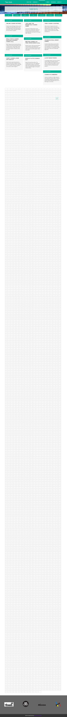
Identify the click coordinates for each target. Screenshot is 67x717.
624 (17, 161)
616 (51, 158)
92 (40, 98)
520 (6, 149)
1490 (34, 260)
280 (6, 121)
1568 (29, 269)
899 (60, 191)
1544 (17, 267)
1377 (54, 246)
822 (12, 184)
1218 (57, 228)
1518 (57, 263)
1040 (6, 209)
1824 (17, 300)
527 (26, 149)
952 (40, 198)
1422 (12, 253)
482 (12, 144)
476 (51, 142)
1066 (23, 212)
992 (40, 202)
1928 (29, 311)
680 (6, 167)
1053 (43, 209)
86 (23, 98)
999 (60, 202)
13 (42, 89)
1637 (54, 276)
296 (51, 121)
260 (6, 119)
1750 (34, 290)
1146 (23, 221)
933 (43, 195)
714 (45, 170)
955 (48, 198)
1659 (60, 279)
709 (31, 170)
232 (40, 114)
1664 (17, 281)
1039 (60, 207)
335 (48, 126)
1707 (26, 286)
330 (34, 126)
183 (14, 110)
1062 (12, 212)
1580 (6, 272)
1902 (12, 309)
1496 (51, 260)
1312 (40, 239)
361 (9, 130)
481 (9, 144)
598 (57, 156)
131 (37, 103)
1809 (32, 297)
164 (17, 107)
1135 (49, 218)
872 (40, 188)
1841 (9, 302)
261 (9, 119)
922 (12, 195)
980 (6, 202)
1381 (9, 249)
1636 (51, 276)
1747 (26, 290)
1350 (34, 244)
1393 (43, 249)
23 (14, 91)
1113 (43, 216)
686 (23, 167)
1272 (40, 235)
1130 (34, 218)
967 (26, 200)
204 (17, 112)
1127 (26, 218)
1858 (57, 302)
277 (54, 119)
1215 (49, 228)
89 (31, 98)
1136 (51, 218)
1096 (51, 214)
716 (51, 170)
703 (14, 170)
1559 (60, 267)
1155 (49, 221)
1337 (54, 242)
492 (40, 144)
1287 (26, 237)
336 (51, 126)
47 (25, 93)
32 (40, 91)
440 (6, 140)
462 (12, 142)
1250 (34, 232)
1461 (9, 258)
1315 (49, 239)
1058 (57, 209)
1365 (20, 246)
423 (14, 137)
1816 (51, 297)
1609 (32, 274)
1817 (54, 297)
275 (48, 119)
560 (6, 154)
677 (54, 165)
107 (26, 100)
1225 (20, 230)
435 (48, 137)
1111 (37, 216)
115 (48, 100)
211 (37, 112)
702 (12, 170)
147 (26, 105)
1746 (23, 290)
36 (51, 91)
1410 (34, 251)
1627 (26, 276)
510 (34, 147)
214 (45, 112)
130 (34, 103)
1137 (54, 218)
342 (12, 128)
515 (48, 147)
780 (6, 179)
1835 (48, 300)
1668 (29, 281)
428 (29, 137)
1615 (49, 274)
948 (29, 198)
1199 (60, 225)
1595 (48, 272)
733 (43, 172)
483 (14, 144)
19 (59, 89)
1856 (51, 302)
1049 (32, 209)
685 (20, 167)
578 (57, 154)
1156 (51, 221)
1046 (23, 209)
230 (34, 114)
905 (20, 193)
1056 (51, 209)
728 (29, 172)
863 (14, 188)
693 (43, 167)
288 (29, 121)
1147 (26, 221)
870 (34, 188)
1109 (32, 216)
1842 (12, 302)
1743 (15, 290)
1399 (60, 249)
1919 (60, 309)
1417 (54, 251)
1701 (9, 286)
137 (54, 103)
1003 (15, 205)
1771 (37, 293)
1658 (57, 279)
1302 (12, 239)
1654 (46, 279)
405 (20, 135)
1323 (15, 242)
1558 (57, 267)
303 (14, 123)
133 (43, 103)
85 (20, 98)
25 (20, 91)
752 (40, 174)
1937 (54, 311)
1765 (20, 293)
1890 (34, 307)
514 (45, 147)
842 (12, 186)
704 (17, 170)
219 (60, 112)
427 (26, 137)
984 (17, 202)
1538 (57, 265)
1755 (48, 290)
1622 (12, 276)
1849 (32, 302)
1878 (57, 304)
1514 (46, 263)
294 (46, 121)
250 (34, 116)
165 (20, 107)
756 (51, 174)
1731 (37, 288)
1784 (17, 295)
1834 (46, 300)
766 (23, 177)
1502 (12, 263)
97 (54, 98)
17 (54, 89)
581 (9, 156)
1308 (29, 239)
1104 (17, 216)
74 (45, 96)
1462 (12, 258)
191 (37, 110)
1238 (57, 230)
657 (54, 163)
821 (9, 184)
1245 (20, 232)
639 (60, 161)
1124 (17, 218)
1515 (49, 263)
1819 (60, 297)
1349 (32, 244)
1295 (48, 237)
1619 (60, 274)
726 (23, 172)
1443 (15, 256)
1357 (54, 244)
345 (20, 128)
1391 (37, 249)
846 (23, 186)
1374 (46, 246)
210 (34, 112)
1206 (23, 228)
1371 (37, 246)
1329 (32, 242)
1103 (15, 216)
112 (40, 100)
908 (29, 193)
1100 (6, 216)
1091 (37, 214)
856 (51, 186)
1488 (29, 260)
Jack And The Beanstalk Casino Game (31, 25)
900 (6, 193)
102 (12, 100)
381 (9, 133)
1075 (48, 212)
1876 (51, 304)
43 (14, 93)
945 (20, 198)
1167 (26, 223)
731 (37, 172)
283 (14, 121)
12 (40, 89)
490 (34, 144)
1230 (34, 230)
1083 (15, 214)
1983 (15, 318)
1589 (32, 272)
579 (60, 154)
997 (54, 202)
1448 (29, 256)
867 (26, 188)
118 (57, 100)
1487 (26, 260)
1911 (37, 309)
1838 (57, 300)
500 (6, 147)
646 (23, 163)
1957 (54, 314)
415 (48, 135)
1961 (9, 316)
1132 (40, 218)
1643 (15, 279)
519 (60, 147)
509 (31, 147)
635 (48, 161)
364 (17, 130)
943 (14, 198)
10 (34, 89)
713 (43, 170)
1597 (54, 272)
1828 (29, 300)
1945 (20, 314)
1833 (43, 300)
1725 (20, 288)
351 (37, 128)
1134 (46, 218)
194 (45, 110)
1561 (9, 269)
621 (9, 161)
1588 (29, 272)
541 (9, 151)
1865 (20, 304)
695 (48, 167)
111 (37, 100)
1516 (51, 263)
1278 (57, 235)
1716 (51, 286)
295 (48, 121)
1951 (37, 314)
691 (37, 167)
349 (31, 128)
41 (8, 93)
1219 (60, 228)
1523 (15, 265)
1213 (43, 228)
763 (14, 177)
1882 (12, 307)
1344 (17, 244)
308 (29, 123)
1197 (54, 225)
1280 (6, 237)
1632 (40, 276)
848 (29, 186)
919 (60, 193)
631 (37, 161)
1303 (15, 239)
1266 (23, 235)
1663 (15, 281)
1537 (54, 265)
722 (12, 172)
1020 (6, 207)
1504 (17, 263)
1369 (32, 246)
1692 (40, 283)
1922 (12, 311)
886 (23, 191)
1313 (43, 239)
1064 (17, 212)
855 (48, 186)
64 (17, 96)
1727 (26, 288)
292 (40, 121)
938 (57, 195)
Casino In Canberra (51, 74)
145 (20, 105)
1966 (23, 316)
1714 (46, 286)
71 (37, 96)
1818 (57, 297)
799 (60, 179)
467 (26, 142)
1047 (26, 209)
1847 (26, 302)
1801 (9, 297)
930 (34, 195)
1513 (43, 263)
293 (43, 121)
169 (31, 107)
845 (20, 186)
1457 (54, 256)
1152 (40, 221)
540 (6, 151)
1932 (40, 311)
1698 (57, 283)
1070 (34, 212)
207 (26, 112)
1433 (43, 253)
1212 (40, 228)
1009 (32, 205)
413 (43, 135)
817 (54, 181)
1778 (57, 293)
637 (54, 161)
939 (60, 195)
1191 (37, 225)
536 (51, 149)
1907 (26, 309)
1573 (43, 269)
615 (48, 158)
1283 (15, 237)
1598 (57, 272)
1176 (51, 223)
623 (14, 161)
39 (59, 91)
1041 (9, 209)
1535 (48, 265)
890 (34, 191)
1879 (60, 304)
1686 (23, 283)
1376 (51, 246)
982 (12, 202)
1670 (34, 281)
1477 (54, 258)
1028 (29, 207)
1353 (43, 244)
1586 (23, 272)
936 (51, 195)
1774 (46, 293)
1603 (15, 274)
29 (31, 91)
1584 (17, 272)
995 (48, 202)
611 (37, 158)
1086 (23, 214)
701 (9, 170)
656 (51, 163)
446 (23, 140)
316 (51, 123)
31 (37, 91)
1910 (34, 309)
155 (48, 105)
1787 (26, 295)
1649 (32, 279)
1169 (32, 223)
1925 (20, 311)
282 (12, 121)
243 (14, 116)
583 (14, 156)
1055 (48, 209)
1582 (12, 272)
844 (17, 186)
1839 (60, 300)
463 (14, 142)
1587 (26, 272)
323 (14, 126)
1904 (17, 309)
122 (12, 103)
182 (12, 110)
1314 (46, 239)
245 (20, 116)
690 (34, 167)
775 (48, 177)
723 (14, 172)
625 (20, 161)
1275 (49, 235)
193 (43, 110)
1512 (40, 263)
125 (20, 103)
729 (31, 172)
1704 (17, 286)
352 (40, 128)
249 (31, 116)
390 (34, 133)
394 (46, 133)
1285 (20, 237)
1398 (57, 249)
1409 (32, 251)
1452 (40, 256)
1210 (34, 228)
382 (12, 133)
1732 (40, 288)
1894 (46, 307)
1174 (46, 223)
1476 (51, 258)
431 (37, 137)
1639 (60, 276)
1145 (20, 221)
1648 (29, 279)
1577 (54, 269)
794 (46, 179)
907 (26, 193)
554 (46, 151)
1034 (46, 207)
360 (6, 130)
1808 (29, 297)
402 (12, 135)
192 (40, 110)
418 (57, 135)
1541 (9, 267)
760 (6, 177)
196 (51, 110)
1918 (57, 309)
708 (29, 170)
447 (26, 140)
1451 (37, 256)
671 (37, 165)
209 (31, 112)
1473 (43, 258)
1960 (6, 316)
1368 (29, 246)
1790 (34, 295)
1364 (17, 246)
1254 (46, 232)
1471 (37, 258)
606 (23, 158)
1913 (43, 309)
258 (57, 116)
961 (9, 200)
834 (46, 184)
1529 (32, 265)
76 (51, 96)
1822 (12, 300)
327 (26, 126)
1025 (20, 207)
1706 (23, 286)
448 (29, 140)
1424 (17, 253)
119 (60, 100)
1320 (6, 242)
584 (17, 156)
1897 (54, 307)
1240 (6, 232)
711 (37, 170)
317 (54, 123)
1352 (40, 244)
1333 (43, 242)
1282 (12, 237)
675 (48, 165)
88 (28, 98)
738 (57, 172)
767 (26, 177)
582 (12, 156)
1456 (51, 256)
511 (37, 147)
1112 (40, 216)
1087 (26, 214)
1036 (51, 207)
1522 (12, 265)
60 (6, 96)
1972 (40, 316)
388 (29, 133)
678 (57, 165)
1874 (46, 304)
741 (9, 174)
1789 (32, 295)
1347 (26, 244)
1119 (60, 216)
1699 (60, 283)
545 (20, 151)
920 (6, 195)
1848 (29, 302)
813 (43, 181)
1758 (57, 290)
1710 (34, 286)
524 (17, 149)
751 (37, 174)
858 (57, 186)
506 (23, 147)
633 (43, 161)
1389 (32, 249)
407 (26, 135)
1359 (60, 244)
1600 (6, 274)
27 (25, 91)
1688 (29, 283)
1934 (46, 311)
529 (31, 149)
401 (9, 135)
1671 (37, 281)
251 (37, 116)
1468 (29, 258)
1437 (54, 253)
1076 (51, 212)
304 (17, 123)
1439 (60, 253)
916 (51, 193)
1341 (9, 244)
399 (60, 133)
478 (57, 142)
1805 (20, 297)
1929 (32, 311)
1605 (20, 274)
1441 (9, 256)
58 (57, 93)
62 (11, 96)
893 (43, 191)
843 (14, 186)
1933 (43, 311)
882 (12, 191)
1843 (15, 302)
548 (29, 151)
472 (40, 142)
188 (29, 110)
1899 (60, 307)
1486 (23, 260)
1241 (9, 232)
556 (51, 151)
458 (57, 140)
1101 (9, 216)
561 (9, 154)
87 (25, 98)
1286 (23, 237)
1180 (6, 225)
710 (34, 170)
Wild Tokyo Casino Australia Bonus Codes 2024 (12, 40)
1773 (43, 293)
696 (51, 167)
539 (60, 149)
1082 (12, 214)
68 (28, 96)
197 (54, 110)
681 (9, 167)
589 (31, 156)
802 (12, 181)
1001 (9, 205)
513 (43, 147)
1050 (34, 209)
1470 (34, 258)
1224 (17, 230)
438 (57, 137)
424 (17, 137)
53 (42, 93)
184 (17, 110)
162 (12, 107)
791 (37, 179)
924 (17, 195)
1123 (15, 218)
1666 (23, 281)
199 (60, 110)
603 (14, 158)
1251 (37, 232)
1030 (34, 207)
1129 (32, 218)
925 (20, 195)
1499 (60, 260)
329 (31, 126)
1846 (23, 302)
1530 (34, 265)
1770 (34, 293)
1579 (60, 269)
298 (57, 121)
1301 (9, 239)
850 (34, 186)
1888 (29, 307)
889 (31, 191)
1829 (32, 300)
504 (17, 147)
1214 (46, 228)
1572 (40, 269)
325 (20, 126)
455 (48, 140)
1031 (37, 207)
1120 (6, 218)
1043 (15, 209)
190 (34, 110)
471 (37, 142)
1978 (57, 316)
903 (14, 193)
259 (60, 116)
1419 (60, 251)
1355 (48, 244)
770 (34, 177)
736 (51, 172)
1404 (17, 251)
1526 (23, 265)
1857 (54, 302)
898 (57, 191)
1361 (9, 246)
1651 (37, 279)
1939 (60, 311)
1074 (46, 212)
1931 (37, 311)
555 (48, 151)
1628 (29, 276)
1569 (32, 269)
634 (46, 161)
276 (51, 119)
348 (29, 128)
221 (9, 114)
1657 (54, 279)
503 (14, 147)
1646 (23, 279)
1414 (46, 251)
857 (54, 186)
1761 (9, 293)
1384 (17, 249)
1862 (12, 304)
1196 (51, 225)
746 (23, 174)
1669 (32, 281)
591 (37, 156)
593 (43, 156)
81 (8, 98)
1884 (17, 307)
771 (37, 177)
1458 (57, 256)
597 (54, 156)
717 (54, 170)
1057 (54, 209)
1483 (15, 260)
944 (17, 198)
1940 (6, 314)
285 (20, 121)
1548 (29, 267)
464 (17, 142)
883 (14, 191)
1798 (57, 295)
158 (57, 105)
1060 (6, 212)
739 (60, 172)
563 (14, 154)
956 (51, 198)
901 (9, 193)
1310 (34, 239)
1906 (23, 309)
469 (31, 142)
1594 (46, 272)
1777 (54, 293)
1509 (32, 263)
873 (43, 188)
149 (31, 105)
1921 (9, 311)
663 (14, 165)
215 (48, 112)
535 (48, 149)
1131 (37, 218)
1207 (26, 228)
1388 (29, 249)
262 (12, 119)
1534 (46, 265)
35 (48, 91)
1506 (23, 263)
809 (31, 181)
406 (23, 135)
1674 (46, 281)
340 (6, 128)
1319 (60, 239)
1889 (32, 307)
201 (9, 112)
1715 (49, 286)
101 (9, 100)
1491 (37, 260)
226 (23, 114)
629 (31, 161)
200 (6, 112)
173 (43, 107)
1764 (17, 293)
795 (48, 179)
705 (20, 170)
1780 (6, 295)
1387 (26, 249)
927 (26, 195)
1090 (34, 214)
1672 (40, 281)
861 (9, 188)
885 (20, 191)
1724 (17, 288)
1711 (37, 286)
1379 (60, 246)
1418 (57, 251)
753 (43, 174)
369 (31, 130)
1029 (32, 207)
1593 (43, 272)
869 (31, 188)
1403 (15, 251)
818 (57, 181)
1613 (43, 274)
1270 (34, 235)
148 (29, 105)
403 (14, 135)
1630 (34, 276)
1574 (46, 269)
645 (20, 163)
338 (57, 126)
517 (54, 147)
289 (31, 121)
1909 (32, 309)
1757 (54, 290)
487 (26, 144)
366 (23, 130)
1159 (60, 221)
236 (51, 114)
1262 (12, 235)
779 (60, 177)
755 (48, 174)
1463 (15, 258)
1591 (37, 272)
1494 (46, 260)
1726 (23, 288)
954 (46, 198)
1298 (57, 237)
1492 (40, 260)
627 (26, 161)
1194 (46, 225)
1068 (29, 212)
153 (43, 105)
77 (54, 96)
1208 (29, 228)
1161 (9, 223)
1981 (9, 318)
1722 (12, 288)
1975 (48, 316)
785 (20, 179)
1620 (6, 276)
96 (51, 98)
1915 (49, 309)
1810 (34, 297)
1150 (34, 221)
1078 (57, 212)
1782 (12, 295)
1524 (17, 265)
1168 (29, 223)
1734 (46, 288)
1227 (26, 230)
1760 (6, 293)
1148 (29, 221)
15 (48, 89)
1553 (43, 267)
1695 (48, 283)
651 (37, 163)
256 (51, 116)
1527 (26, 265)
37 (54, 91)
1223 (15, 230)
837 (54, 184)
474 (46, 142)
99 (59, 98)
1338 (57, 242)
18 (57, 89)
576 (51, 154)
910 (34, 193)
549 (31, 151)
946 (23, 198)
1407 (26, 251)
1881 (9, 307)
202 (12, 112)
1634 (46, 276)
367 (26, 130)
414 (45, 135)
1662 (12, 281)
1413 (43, 251)
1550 (34, 267)
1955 (48, 314)
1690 (34, 283)
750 (34, 174)
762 (12, 177)
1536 (51, 265)
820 (6, 184)
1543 (15, 267)
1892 (40, 307)
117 (54, 100)
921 (9, 195)
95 (48, 98)
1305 (20, 239)
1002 (12, 205)
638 (57, 161)
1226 (23, 230)
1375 (49, 246)
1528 (29, 265)
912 (40, 193)
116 (51, 100)
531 (37, 149)
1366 (23, 246)
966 (23, 200)
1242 (12, 232)
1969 (32, 316)
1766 (23, 293)
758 (57, 174)
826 (23, 184)
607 (26, 158)
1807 (26, 297)
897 (54, 191)
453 (43, 140)
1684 (17, 283)
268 (29, 119)
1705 (20, 286)
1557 (54, 267)
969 (31, 200)
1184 (17, 225)
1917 (54, 309)
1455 (48, 256)
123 (14, 103)
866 (23, 188)
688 (29, 167)
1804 (17, 297)
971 (37, 200)
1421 (9, 253)
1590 (34, 272)
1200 (6, 228)
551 (37, 151)
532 (40, 149)
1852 (40, 302)
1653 (43, 279)
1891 (37, 307)
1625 (20, 276)
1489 (32, 260)
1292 (40, 237)
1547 (26, 267)
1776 (51, 293)
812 (40, 181)
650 (34, 163)
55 (48, 93)
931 (37, 195)
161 (9, 107)
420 (6, 137)
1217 (54, 228)
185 (20, 110)
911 (37, 193)
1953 (43, 314)
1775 (49, 293)
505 (20, 147)
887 (26, 191)
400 (6, 135)
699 (60, 167)
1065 (20, 212)
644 (17, 163)
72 (40, 96)
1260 (6, 235)
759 (60, 174)
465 (20, 142)
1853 (43, 302)
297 (54, 121)
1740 (6, 290)
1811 (37, 297)
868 (29, 188)
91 (37, 98)
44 (17, 93)
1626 (23, 276)
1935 (48, 311)
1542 (12, 267)
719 (60, 170)
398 (57, 133)
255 (48, 116)
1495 (48, 260)
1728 (29, 288)
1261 (9, 235)
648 (29, 163)
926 (23, 195)
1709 (32, 286)
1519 (60, 263)
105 (20, 100)
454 (46, 140)
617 (54, 158)
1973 (43, 316)
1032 (40, 207)
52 (40, 93)
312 (40, 123)
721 (9, 172)
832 (40, 184)
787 (26, 179)
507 (26, 147)
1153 (43, 221)
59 (59, 93)
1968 (29, 316)
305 (20, 123)
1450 (34, 256)
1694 (46, 283)
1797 (54, 295)
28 (28, 91)
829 (31, 184)
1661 (9, 281)
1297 (54, 237)
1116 (51, 216)
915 (48, 193)
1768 (29, 293)
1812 (40, 297)
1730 (34, 288)
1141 (9, 221)
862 (12, 188)
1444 (17, 256)
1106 (23, 216)
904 (17, 193)
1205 (20, 228)
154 (45, 105)
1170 (34, 223)
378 (57, 130)
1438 (57, 253)
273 (43, 119)
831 (37, 184)
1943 (15, 314)
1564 (17, 269)
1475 (48, 258)
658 (57, 163)
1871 (37, 304)
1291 (37, 237)
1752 (40, 290)
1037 (54, 207)
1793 (43, 295)
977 (54, 200)
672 (40, 165)
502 (12, 147)
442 (12, 140)
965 (20, 200)
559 (60, 151)
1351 (37, 244)
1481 (9, 260)
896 (51, 191)
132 (40, 103)
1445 (20, 256)
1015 (49, 205)
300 (6, 123)
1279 (60, 235)
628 (29, 161)
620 (6, 161)
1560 (6, 269)
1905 (20, 309)
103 (14, 100)
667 (26, 165)
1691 (37, 283)
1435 (48, 253)
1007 (26, 205)
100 (6, 100)
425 (20, 137)
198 (57, 110)
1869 (32, 304)
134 (45, 103)
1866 (23, 304)
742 (12, 174)
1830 (34, 300)
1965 (20, 316)
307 (26, 123)
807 (26, 181)
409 (31, 135)
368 (29, 130)
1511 (37, 263)
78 (57, 96)
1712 (40, 286)
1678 (57, 281)
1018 (57, 205)
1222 (12, 230)
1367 (26, 246)
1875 (48, 304)
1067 (26, 212)
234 (46, 114)
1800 (6, 297)
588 (29, 156)
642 (12, 163)
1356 (51, 244)
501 (9, 147)
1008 (29, 205)
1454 (46, 256)
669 (31, 165)
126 (23, 103)
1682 (12, 283)
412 (40, 135)
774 (45, 177)
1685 (20, 283)
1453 (43, 256)
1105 (20, 216)
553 (43, 151)
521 (9, 149)
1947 (26, 314)
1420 (6, 253)
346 (23, 128)
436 (51, 137)
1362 (12, 246)
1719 (60, 286)
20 (6, 91)
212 (40, 112)
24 (17, 91)
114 (45, 100)
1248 (29, 232)
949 (31, 198)
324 (17, 126)
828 (29, 184)
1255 (48, 232)
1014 (46, 205)
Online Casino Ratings (13, 23)
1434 (46, 253)
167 (26, 107)
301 (9, 123)
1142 (12, 221)
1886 (23, 307)
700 (6, 170)
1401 (9, 251)
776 (51, 177)
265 (20, 119)
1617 (54, 274)
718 (57, 170)
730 (34, 172)
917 (54, 193)
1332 (40, 242)
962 (12, 200)
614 (45, 158)
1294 (46, 237)
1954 (46, 314)
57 (54, 93)
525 (20, 149)
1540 (6, 267)
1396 (51, 249)
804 (17, 181)
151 (37, 105)
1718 (57, 286)
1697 (54, 283)
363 (14, 130)
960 (6, 200)
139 (60, 103)
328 (29, 126)
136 (51, 103)
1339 (60, 242)
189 (31, 110)
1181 (9, 225)
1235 (49, 230)
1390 (34, 249)
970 (34, 200)
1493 (43, 260)
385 (20, 133)
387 (26, 133)
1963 (15, 316)
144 (17, 105)
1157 (54, 221)
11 (37, 89)
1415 (49, 251)
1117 (54, 216)
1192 (40, 225)
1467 (26, 258)
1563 (15, 269)
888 (29, 191)
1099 (60, 214)
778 (57, 177)
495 (48, 144)
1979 (60, 316)
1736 (51, 288)
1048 (29, 209)
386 (23, 133)
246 (23, 116)
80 (6, 98)
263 (14, 119)
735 (48, 172)
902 (12, 193)
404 (17, 135)
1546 (23, 267)
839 (60, 184)
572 (40, 154)
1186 (23, 225)
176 (51, 107)
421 (9, 137)
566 (23, 154)
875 (48, 188)
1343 (15, 244)
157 (54, 105)
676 (51, 165)
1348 (29, 244)
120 (6, 103)
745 (20, 174)
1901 (9, 309)
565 (20, 154)
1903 (15, 309)
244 (17, 116)
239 (60, 114)
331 (37, 126)
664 (17, 165)
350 (34, 128)
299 (60, 121)
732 (40, 172)
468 (29, 142)
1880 (6, 307)
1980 (6, 318)
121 (9, 103)
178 (57, 107)
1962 (12, 316)
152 (40, 105)
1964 (17, 316)
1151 (37, 221)
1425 (20, 253)
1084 (17, 214)
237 (54, 114)
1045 (20, 209)
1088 (29, 214)
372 (40, 130)
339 (60, 126)
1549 (32, 267)
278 (57, 119)
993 (43, 202)
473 (43, 142)
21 (8, 91)
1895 (48, 307)
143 (14, 105)
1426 (23, 253)
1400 (6, 251)
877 (54, 188)
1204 (17, 228)
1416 (51, 251)
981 (9, 202)
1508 (29, 263)
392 (40, 133)
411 (37, 135)
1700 (6, 286)
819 (60, 181)
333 (43, 126)
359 (60, 128)
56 (51, 93)
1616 (51, 274)
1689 (32, 283)
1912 (40, 309)
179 (60, 107)
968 (29, 200)
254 (46, 116)
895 (48, 191)
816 (51, 181)
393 (43, 133)
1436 (51, 253)
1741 (9, 290)
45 (20, 93)
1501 (9, 263)
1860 (6, 304)
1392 (40, 249)
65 (20, 96)
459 (60, 140)
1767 (26, 293)
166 (23, 107)
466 (23, 142)
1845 (20, 302)
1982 (12, 318)
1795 (48, 295)
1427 (26, 253)
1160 (6, 223)
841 (9, 186)
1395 (48, 249)
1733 (43, 288)
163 (14, 107)
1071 (37, 212)
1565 (20, 269)
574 (46, 154)
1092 (40, 214)
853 (43, 186)
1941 (9, 314)
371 (37, 130)
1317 (54, 239)
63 (14, 96)
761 (9, 177)
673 (43, 165)
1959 (60, 314)
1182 (12, 225)
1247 (26, 232)
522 (12, 149)
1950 (34, 314)
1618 (57, 274)
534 (46, 149)
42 (11, 93)
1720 (6, 288)
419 (60, 135)
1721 (9, 288)
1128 (29, 218)
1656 (51, 279)
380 (6, 133)
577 (54, 154)
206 (23, 112)
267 (26, 119)
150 (34, 105)
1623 (15, 276)
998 (57, 202)
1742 (12, 290)
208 (29, 112)
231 (37, 114)
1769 (32, 293)
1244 (17, 232)
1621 (9, 276)
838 (57, 184)
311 (37, 123)
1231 (37, 230)
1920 (6, 311)
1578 (57, 269)
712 (40, 170)
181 (9, 110)
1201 (9, 228)
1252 (40, 232)
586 (23, 156)
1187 (26, 225)
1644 (17, 279)
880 (6, 191)
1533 (43, 265)
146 (23, 105)
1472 (40, 258)
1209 (32, 228)
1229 (32, 230)
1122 (12, 218)
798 (57, 179)
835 (48, 184)
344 (17, 128)
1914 (46, 309)
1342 (12, 244)
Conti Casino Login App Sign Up (12, 59)
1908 (29, 309)
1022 (12, 207)
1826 (23, 300)
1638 (57, 276)
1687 (26, 283)
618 (57, 158)
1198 (57, 225)
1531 (37, 265)
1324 (17, 242)
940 (6, 198)
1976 (51, 316)
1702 (12, 286)
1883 (15, 307)
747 (26, 174)
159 (60, 105)
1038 (57, 207)
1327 (26, 242)
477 (54, 142)
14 (45, 89)
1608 (29, 274)
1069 (32, 212)
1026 (23, 207)
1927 (26, 311)
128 (29, 103)
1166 (23, 223)
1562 (12, 269)
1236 (51, 230)
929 (31, 195)
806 (23, 181)
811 (37, 181)
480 (6, 144)
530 (34, 149)
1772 (40, 293)
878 (57, 188)
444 (17, 140)
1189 (32, 225)
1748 (29, 290)
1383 (15, 249)
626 (23, 161)
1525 (20, 265)
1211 (37, 228)
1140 (6, 221)
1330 (34, 242)
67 (25, 96)
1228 (29, 230)
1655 (48, 279)
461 (9, 142)
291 (37, 121)
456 (51, 140)
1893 (43, 307)
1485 (20, 260)
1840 (6, 302)
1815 (49, 297)
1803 (15, 297)
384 (17, 133)
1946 (23, 314)
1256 (51, 232)
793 (43, 179)
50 (34, 93)
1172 (40, 223)
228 (29, 114)
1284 (17, 237)
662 (12, 165)
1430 (34, 253)
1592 (40, 272)
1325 (20, 242)
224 (17, 114)
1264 (17, 235)
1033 (43, 207)
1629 (32, 276)
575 (48, 154)
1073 (43, 212)
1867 (26, 304)
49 (31, 93)
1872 (40, 304)
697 (54, 167)
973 (43, 200)
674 (46, 165)
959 (60, 198)
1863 (15, 304)
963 (14, 200)
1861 (9, 304)
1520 (6, 265)
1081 (9, 214)
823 (14, 184)
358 (57, 128)
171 (37, 107)
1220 (6, 230)
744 (17, 174)
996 (51, 202)
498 (57, 144)
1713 (43, 286)
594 (46, 156)
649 (31, 163)
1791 (37, 295)
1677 (54, 281)
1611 (37, 274)
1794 (46, 295)
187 (26, 110)
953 (43, 198)
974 (46, 200)
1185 (20, 225)
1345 (20, 244)
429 (31, 137)
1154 (46, 221)
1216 (51, 228)
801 (9, 181)
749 (31, 174)
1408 (29, 251)
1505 (20, 263)
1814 (46, 297)
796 (51, 179)
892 (40, 191)
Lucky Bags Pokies (51, 58)
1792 (40, 295)
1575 (48, 269)
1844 (17, 302)
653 (43, 163)
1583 (15, 272)
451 (37, 140)
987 (26, 202)
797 (54, 179)
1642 (12, 279)
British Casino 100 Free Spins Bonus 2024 (32, 42)
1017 (54, 205)
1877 (54, 304)
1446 (23, 256)
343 (14, 128)
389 (31, 133)
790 (34, 179)
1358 (57, 244)
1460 (6, 258)
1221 (9, 230)
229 (31, 114)
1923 (15, 311)
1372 (40, 246)
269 (31, 119)
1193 (43, 225)
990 (34, 202)
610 (34, 158)
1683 (15, 283)
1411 (37, 251)
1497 (54, 260)
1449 (32, 256)
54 (45, 93)
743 (14, 174)
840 (6, 186)
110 (34, 100)
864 (17, 188)
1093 (43, 214)
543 (14, 151)
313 (43, 123)
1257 (54, 232)
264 (17, 119)
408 (29, 135)
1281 (9, 237)
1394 (46, 249)
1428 (29, 253)
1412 (40, 251)
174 (45, 107)
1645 (20, 279)
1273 (43, 235)
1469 (32, 258)
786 (23, 179)
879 (60, 188)
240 (6, 116)
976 (51, 200)
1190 (34, 225)
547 (26, 151)
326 (23, 126)
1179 (60, 223)
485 (20, 144)
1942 (12, 314)
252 (40, 116)
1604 (17, 274)
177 (54, 107)
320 (6, 126)
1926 (23, 311)
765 (20, 177)
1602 (12, 274)
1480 (6, 260)
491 (37, 144)
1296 (51, 237)
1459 (60, 256)
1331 (37, 242)
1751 (37, 290)
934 (46, 195)
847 (26, 186)
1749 (32, 290)
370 (34, 130)
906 (23, 193)
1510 (34, 263)
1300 (6, 239)
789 (31, 179)
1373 (43, 246)
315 (48, 123)
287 (26, 121)
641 (9, 163)
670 (34, 165)
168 (29, 107)
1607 (26, 274)
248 (29, 116)
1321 (9, 242)
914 (45, 193)
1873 (43, 304)
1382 (12, 249)
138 (57, 103)
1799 (60, 295)
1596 (51, 272)
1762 (12, 293)
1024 (17, 207)
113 (43, 100)
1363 (15, 246)
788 (29, 179)
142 (12, 105)
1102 (12, 216)
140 (6, 105)
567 (26, 154)
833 (43, 184)
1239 (60, 230)
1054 (46, 209)
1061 (9, 212)
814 (45, 181)
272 (40, 119)
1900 (6, 309)
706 (23, 170)
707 (26, 170)
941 (9, 198)
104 (17, 100)
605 (20, 158)
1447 (26, 256)
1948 (29, 314)
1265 (20, 235)
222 (12, 114)
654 (46, 163)
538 (57, 149)
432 (40, 137)
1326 (23, 242)
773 (43, 177)
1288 (29, 237)
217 (54, 112)
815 (48, 181)
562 (12, 154)
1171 (37, 223)
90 (34, 98)
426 (23, 137)
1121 (9, 218)
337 (54, 126)
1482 (12, 260)
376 (51, 130)
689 (31, 167)
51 (37, 93)
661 (9, 165)
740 (6, 174)
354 (46, 128)
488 (29, 144)
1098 (57, 214)
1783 (15, 295)
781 (9, 179)
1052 (40, 209)
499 (60, 144)
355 (48, 128)
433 (43, 137)
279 (60, 119)
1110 (34, 216)
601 (9, 158)
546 (23, 151)
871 (37, 188)
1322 (12, 242)
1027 (26, 207)
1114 (46, 216)
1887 (26, 307)
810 (34, 181)
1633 (43, 276)
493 (43, 144)
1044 (17, 209)
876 (51, 188)
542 (12, 151)
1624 (17, 276)
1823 (15, 300)
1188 (29, 225)
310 (34, 123)
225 (20, 114)
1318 (57, 239)
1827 (26, 300)
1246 (23, 232)
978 (57, 200)
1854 (46, 302)
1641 (9, 279)
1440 (6, 256)
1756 (51, 290)
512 (40, 147)
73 (42, 96)
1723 (15, 288)
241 (9, 116)
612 (40, 158)
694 (46, 167)
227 (26, 114)
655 (48, 163)
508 (29, 147)
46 (23, 93)
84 (17, 98)
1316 (51, 239)
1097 (54, 214)
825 (20, 184)
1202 (12, 228)
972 (40, 200)
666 (23, 165)
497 (54, 144)
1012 (40, 205)
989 (31, 202)
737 (54, 172)
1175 (49, 223)
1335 (49, 242)
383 (14, 133)
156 (51, 105)
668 (29, 165)
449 (31, 140)
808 (29, 181)
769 (31, 177)
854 (46, 186)
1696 (51, 283)
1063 (15, 212)
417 (54, 135)
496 (51, 144)
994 (46, 202)
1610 (34, 274)
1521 (9, 265)
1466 (23, 258)
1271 (37, 235)
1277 (54, 235)
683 (14, 167)
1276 (51, 235)
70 (34, 96)
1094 (46, 214)
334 (46, 126)
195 (48, 110)
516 (51, 147)
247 (26, 116)
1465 (20, 258)
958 (57, 198)
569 (31, 154)
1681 (9, 283)
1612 (40, 274)
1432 (40, 253)
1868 (29, 304)
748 (29, 174)
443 (14, 140)
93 (42, 98)
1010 (34, 205)
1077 (54, 212)
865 (20, 188)
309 (31, 123)
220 (6, 114)
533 (43, 149)
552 (40, 151)
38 (57, 91)
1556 (51, 267)
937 (54, 195)
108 (29, 100)
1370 (34, 246)
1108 (29, 216)
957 (54, 198)
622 (12, 161)
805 (20, 181)
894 (46, 191)
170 (34, 107)
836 (51, 184)
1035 (48, 207)
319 (60, 123)
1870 (34, 304)
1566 (23, 269)
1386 (23, 249)
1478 (57, 258)
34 (45, 91)
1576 (51, 269)
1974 (46, 316)
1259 (60, 232)
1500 (6, 263)
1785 (20, 295)
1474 (46, 258)
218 (57, 112)
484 (17, 144)
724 (17, 172)
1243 (15, 232)
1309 (32, 239)
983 (14, 202)
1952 (40, 314)
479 (60, 142)
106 (23, 100)
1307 (26, 239)
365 (20, 130)
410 (34, 135)
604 (17, 158)
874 (46, 188)
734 (46, 172)
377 (54, 130)
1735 (49, 288)
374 (45, 130)
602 (12, 158)
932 (40, 195)
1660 (6, 281)
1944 (17, 314)
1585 (20, 272)
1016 (51, 205)
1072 (40, 212)
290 (34, 121)
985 (20, 202)
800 (6, 181)
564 (17, 154)
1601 (9, 274)
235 (48, 114)
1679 (60, 281)
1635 (48, 276)
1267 (26, 235)
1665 (20, 281)
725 (20, 172)
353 (43, 128)
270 (34, 119)
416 (51, 135)
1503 (15, 263)
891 (37, 191)
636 (51, 161)
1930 (34, 311)
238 (57, 114)
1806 (23, 297)
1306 (23, 239)
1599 (60, 272)
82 (11, 98)
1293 (43, 237)
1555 (48, 267)
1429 (32, 253)
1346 (23, 244)
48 (28, 93)
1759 (60, 290)
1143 (15, 221)
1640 (6, 279)
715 (48, 170)
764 (17, 177)
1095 (48, 214)
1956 (51, 314)
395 (48, 133)
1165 (20, 223)
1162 (12, 223)
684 (17, 167)
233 (43, 114)
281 (9, 121)
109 (31, 100)
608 (29, 158)
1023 (15, 207)
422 (12, 137)
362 (12, 130)
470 (34, 142)
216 (51, 112)
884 (17, 191)
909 (31, 193)
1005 (20, 205)
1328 (29, 242)
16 (51, 89)
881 (9, 191)
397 (54, 133)
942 (12, 198)
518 (57, 147)
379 (60, 130)
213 (43, 112)
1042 (12, 209)
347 (26, 128)
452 (40, 140)
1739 (60, 288)
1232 (40, 230)
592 (40, 156)
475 (48, 142)
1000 (6, 205)
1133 (43, 218)
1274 (46, 235)
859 (60, 186)
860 (6, 188)
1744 (17, 290)
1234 (46, 230)
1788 (29, 295)
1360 (6, 246)
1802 (12, 297)
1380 (6, 249)
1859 (60, 302)
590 (34, 156)
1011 (37, 205)
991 (37, 202)
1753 (43, 290)
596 (51, 156)
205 (20, 112)
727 (26, 172)
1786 (23, 295)
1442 (12, 256)
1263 (15, 235)
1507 (26, 263)
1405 (20, 251)
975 (48, 200)
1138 (57, 218)
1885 (20, 307)
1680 (6, 283)
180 (6, 110)
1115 (48, 216)
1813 (43, 297)
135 (48, 103)
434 (46, 137)
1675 (48, 281)
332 (40, 126)
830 (34, 184)
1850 (34, 302)
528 (29, 149)
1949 (32, 314)
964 (17, 200)
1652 (40, 279)
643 (14, 163)
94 (45, 98)
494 (46, 144)
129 (31, 103)
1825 (20, 300)
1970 (34, 316)
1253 (43, 232)
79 (59, 96)
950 (34, 198)
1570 (34, 269)
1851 (37, 302)
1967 (26, 316)
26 (23, 91)
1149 (32, 221)
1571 (37, 269)
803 (14, 181)
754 (46, 174)
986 (23, 202)
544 (17, 151)
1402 (12, 251)
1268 (29, 235)
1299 (60, 237)
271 (37, 119)
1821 (9, 300)
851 (37, 186)
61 (8, 96)
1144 (17, 221)
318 (57, 123)
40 (6, 93)
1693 (43, 283)
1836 (51, 300)
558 (57, 151)
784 (17, 179)
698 (57, 167)
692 (40, 167)
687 (26, 167)
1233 (43, 230)
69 (31, 96)
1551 (37, 267)
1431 (37, 253)
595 (48, 156)
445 (20, 140)
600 (6, 158)
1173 (43, 223)
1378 (57, 246)
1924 (17, 311)
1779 (60, 293)
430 (34, 137)
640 (6, 163)
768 (29, 177)
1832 (40, 300)
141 (9, 105)
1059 (60, 209)
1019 (60, 205)
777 (54, 177)
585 (20, 156)
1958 (57, 314)
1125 (20, 218)
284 (17, 121)
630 (34, 161)
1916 (51, 309)
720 (6, 172)
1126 (23, 218)
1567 (26, 269)
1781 (9, 295)
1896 (51, 307)
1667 (26, 281)
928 (29, 195)
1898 (57, 307)
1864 (17, 304)
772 (40, 177)
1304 (17, 239)
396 (51, 133)
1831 (37, 300)
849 (31, 186)
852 (40, 186)
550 (34, 151)
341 (9, 128)
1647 (26, 279)
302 (12, 123)
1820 (6, 300)
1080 (6, 214)
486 (23, 144)
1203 (15, 228)
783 (14, 179)
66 (23, 96)
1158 (57, 221)
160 (6, 107)
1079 (60, 212)
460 (6, 142)
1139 (60, 218)
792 (40, 179)
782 (12, 179)
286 (23, 121)
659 (60, 163)
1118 (57, 216)
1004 (17, 205)
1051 (37, 209)
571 (37, 154)
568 (29, 154)
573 (43, 154)
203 (14, 112)
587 (26, 156)
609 (31, 158)
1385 (20, 249)
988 (29, 202)
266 (23, 119)
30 (34, 91)
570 (34, 154)
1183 (15, 225)
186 (23, 110)
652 (40, 163)
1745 (20, 290)
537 (54, 149)
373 (43, 130)
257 (54, 116)
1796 (51, 295)
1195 (49, 225)
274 (45, 119)
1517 (54, 263)
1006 (23, 205)
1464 (17, 258)
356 (51, 128)
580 (6, 156)
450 (34, 140)
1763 (15, 293)
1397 (54, 249)
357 (54, 128)
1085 (20, 214)
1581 (9, 272)
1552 (40, 267)
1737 (54, 288)
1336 (51, 242)
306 (23, 123)
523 (14, 149)
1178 (57, 223)
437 (54, 137)
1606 (23, 274)
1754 (46, 290)
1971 (37, 316)
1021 (9, 207)
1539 (60, 265)
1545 (20, 267)
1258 (57, 232)
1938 (57, 311)
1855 (48, 302)
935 (48, 195)
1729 (32, 288)
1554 (46, 267)
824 (17, 184)
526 (23, 149)
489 (31, 144)
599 (60, 156)
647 (26, 163)
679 (60, 165)
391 (37, 133)
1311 (37, 239)
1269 (32, 235)
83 (14, 98)
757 (54, 174)
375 (48, 130)
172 (40, 107)
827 (26, 184)
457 (54, 140)
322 (12, 126)
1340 (6, 244)
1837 (54, 300)
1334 (46, 242)
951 (37, 198)
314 (45, 123)
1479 (60, 258)
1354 (46, 244)
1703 (15, 286)
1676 (51, 281)
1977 (54, 316)
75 (48, 96)
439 (60, 137)
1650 (34, 279)
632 (40, 161)
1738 (57, 288)
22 (11, 91)
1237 (54, 230)
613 (43, 158)
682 (12, 167)
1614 (46, 274)
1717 (54, 286)
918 (57, 193)
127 (26, 103)
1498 (57, 260)
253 (43, 116)
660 (6, 165)
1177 (54, 223)
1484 (17, 260)
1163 (15, 223)
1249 (32, 232)
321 (9, 126)
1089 (32, 214)
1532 (40, 265)
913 (43, 193)
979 (60, 200)
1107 (26, 216)
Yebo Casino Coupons (52, 23)
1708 (29, 286)
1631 (37, 276)
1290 (34, 237)
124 (17, 103)
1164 (17, 223)
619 (60, 158)
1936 (51, 311)
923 (14, 195)
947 (26, 198)
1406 (23, 251)
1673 (43, 281)
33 (42, 91)
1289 (32, 237)
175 (48, 107)
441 (9, 140)
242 (12, 116)
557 (54, 151)
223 (14, 114)
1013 (43, 205)
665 (20, 165)
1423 (15, 253)
